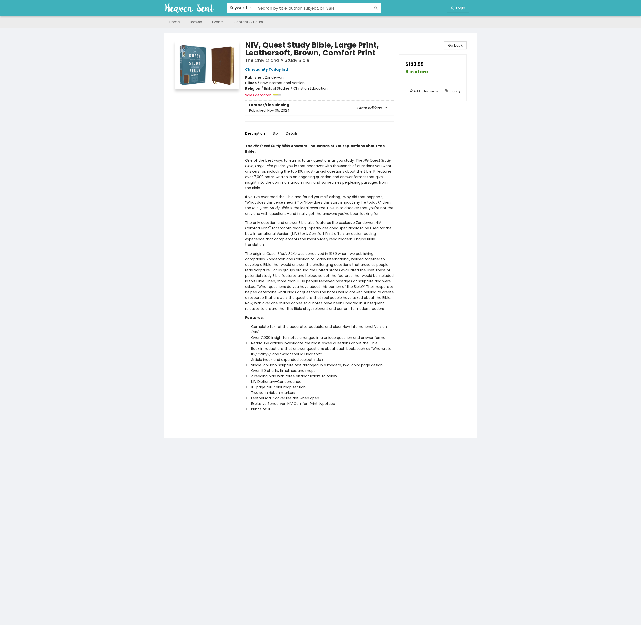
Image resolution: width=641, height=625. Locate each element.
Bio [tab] (275, 133)
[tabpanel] (319, 285)
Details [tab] (292, 133)
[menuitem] (174, 22)
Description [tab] (255, 133)
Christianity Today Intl (266, 69)
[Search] (376, 8)
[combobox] (241, 8)
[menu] (320, 22)
